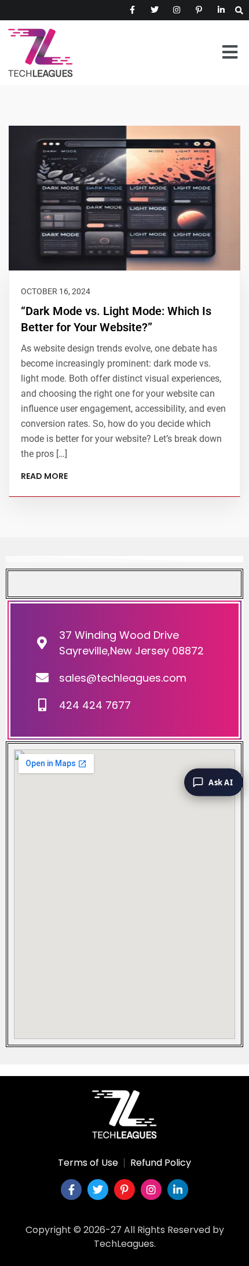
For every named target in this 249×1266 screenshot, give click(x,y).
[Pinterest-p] (124, 1189)
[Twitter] (97, 1189)
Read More (44, 476)
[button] (229, 53)
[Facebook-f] (71, 1189)
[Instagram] (151, 1189)
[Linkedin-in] (177, 1189)
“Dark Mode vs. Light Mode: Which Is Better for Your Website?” (116, 319)
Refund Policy (160, 1163)
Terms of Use (88, 1163)
